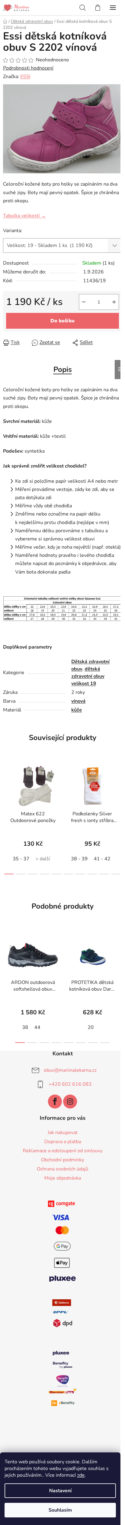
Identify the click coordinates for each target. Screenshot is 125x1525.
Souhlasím (60, 1510)
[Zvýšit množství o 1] (114, 302)
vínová (78, 701)
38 (25, 1027)
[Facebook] (55, 1102)
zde (81, 1475)
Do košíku (62, 320)
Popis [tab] (62, 369)
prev (6, 787)
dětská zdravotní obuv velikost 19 (87, 676)
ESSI (25, 76)
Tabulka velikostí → (24, 215)
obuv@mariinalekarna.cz (70, 1070)
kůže (76, 710)
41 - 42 (102, 858)
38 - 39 (79, 858)
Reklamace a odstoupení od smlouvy (63, 1150)
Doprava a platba (62, 1141)
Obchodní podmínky (62, 1160)
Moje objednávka (62, 1178)
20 (91, 1027)
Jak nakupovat (63, 1132)
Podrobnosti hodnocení (28, 68)
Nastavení (60, 1490)
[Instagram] (70, 1102)
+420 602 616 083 (70, 1084)
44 (37, 1027)
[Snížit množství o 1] (83, 302)
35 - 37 (21, 858)
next (118, 787)
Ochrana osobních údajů (62, 1169)
